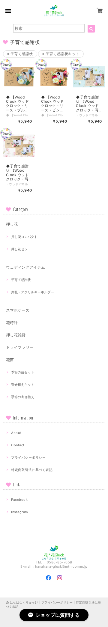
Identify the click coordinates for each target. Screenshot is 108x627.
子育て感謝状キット (62, 53)
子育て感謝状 (21, 53)
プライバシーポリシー (28, 457)
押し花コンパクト (24, 237)
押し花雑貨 (16, 334)
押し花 (12, 224)
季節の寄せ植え (22, 397)
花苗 (10, 359)
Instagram (19, 512)
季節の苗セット (22, 372)
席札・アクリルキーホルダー (32, 292)
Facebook (19, 500)
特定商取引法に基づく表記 (31, 470)
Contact (17, 445)
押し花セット (21, 249)
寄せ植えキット (22, 384)
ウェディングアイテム (25, 267)
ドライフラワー (19, 347)
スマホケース (17, 310)
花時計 (12, 322)
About (16, 433)
